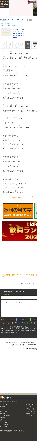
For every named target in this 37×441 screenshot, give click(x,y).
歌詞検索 (2, 406)
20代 (16, 323)
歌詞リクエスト (30, 409)
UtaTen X (28, 406)
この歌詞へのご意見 (17, 197)
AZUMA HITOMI (19, 29)
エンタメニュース (5, 415)
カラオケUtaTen (4, 422)
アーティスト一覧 (30, 411)
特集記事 (2, 417)
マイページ (3, 409)
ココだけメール (30, 404)
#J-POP (14, 38)
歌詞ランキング (4, 411)
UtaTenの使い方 (30, 415)
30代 (23, 323)
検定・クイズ (3, 420)
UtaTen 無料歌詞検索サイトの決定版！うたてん (11, 430)
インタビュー (3, 426)
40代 (31, 323)
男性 (10, 319)
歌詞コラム (3, 413)
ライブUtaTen (4, 424)
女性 (23, 319)
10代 (8, 323)
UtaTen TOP (3, 404)
